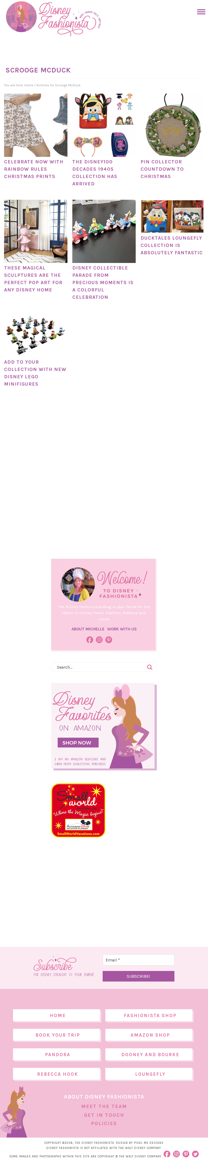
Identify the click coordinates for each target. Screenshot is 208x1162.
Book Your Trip (57, 1035)
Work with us (122, 629)
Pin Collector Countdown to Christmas (162, 169)
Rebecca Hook (57, 1074)
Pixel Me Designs (149, 1143)
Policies (104, 1123)
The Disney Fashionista (53, 19)
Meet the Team (104, 1106)
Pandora (57, 1054)
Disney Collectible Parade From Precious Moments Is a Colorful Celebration (103, 282)
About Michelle (88, 629)
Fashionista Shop (150, 1015)
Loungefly (150, 1074)
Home (58, 1015)
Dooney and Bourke (150, 1054)
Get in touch (104, 1115)
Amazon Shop (150, 1035)
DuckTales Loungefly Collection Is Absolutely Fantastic (172, 245)
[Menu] (200, 12)
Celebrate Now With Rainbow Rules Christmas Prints (33, 169)
